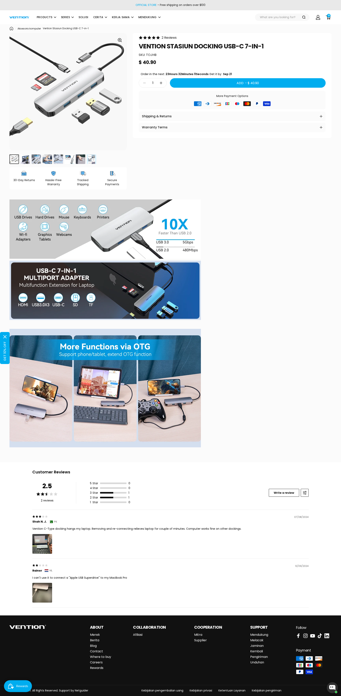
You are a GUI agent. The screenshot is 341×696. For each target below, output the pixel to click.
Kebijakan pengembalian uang (162, 690)
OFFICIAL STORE (146, 5)
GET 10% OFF (5, 351)
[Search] (303, 17)
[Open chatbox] (332, 687)
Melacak (256, 640)
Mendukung (259, 635)
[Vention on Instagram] (305, 635)
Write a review (284, 493)
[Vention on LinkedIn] (326, 635)
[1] (14, 159)
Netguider (81, 690)
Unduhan (257, 662)
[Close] (5, 336)
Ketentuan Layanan (231, 690)
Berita (94, 640)
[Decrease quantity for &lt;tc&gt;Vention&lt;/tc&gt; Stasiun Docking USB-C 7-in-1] (143, 82)
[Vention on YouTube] (312, 635)
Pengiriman (259, 657)
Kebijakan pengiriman (266, 690)
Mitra (198, 635)
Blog (93, 646)
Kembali (256, 651)
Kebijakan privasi (201, 690)
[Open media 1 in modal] (120, 40)
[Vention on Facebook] (298, 635)
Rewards (96, 668)
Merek (95, 635)
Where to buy (100, 657)
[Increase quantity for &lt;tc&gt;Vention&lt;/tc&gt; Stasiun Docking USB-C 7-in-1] (162, 82)
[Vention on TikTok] (319, 635)
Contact (96, 651)
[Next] (121, 92)
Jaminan (257, 646)
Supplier (200, 640)
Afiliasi (137, 635)
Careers (96, 662)
